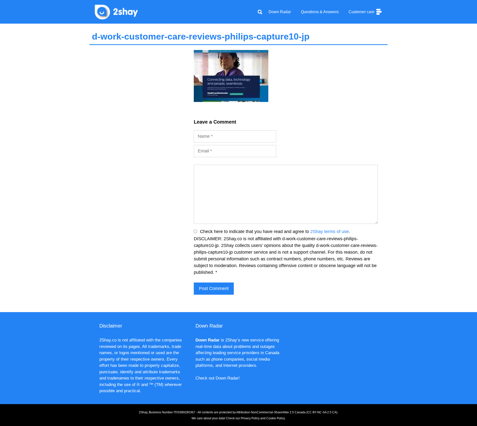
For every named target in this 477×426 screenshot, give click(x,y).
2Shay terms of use (329, 231)
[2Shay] (116, 11)
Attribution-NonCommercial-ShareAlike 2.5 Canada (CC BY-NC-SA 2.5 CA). (287, 412)
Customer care (362, 12)
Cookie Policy (275, 418)
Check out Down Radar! (218, 378)
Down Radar (280, 12)
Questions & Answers (320, 12)
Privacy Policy (250, 418)
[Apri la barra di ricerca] (260, 11)
